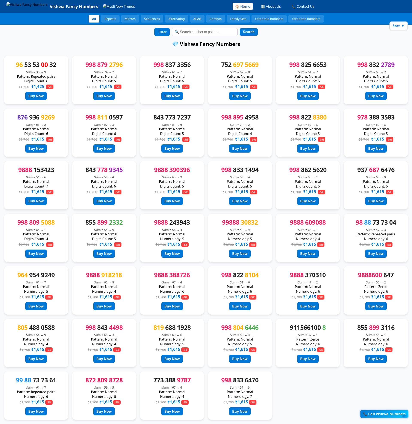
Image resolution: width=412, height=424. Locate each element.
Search (248, 32)
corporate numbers (269, 19)
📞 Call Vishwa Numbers (384, 414)
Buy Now (36, 96)
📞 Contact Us (302, 6)
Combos (216, 19)
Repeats (110, 19)
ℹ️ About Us (271, 6)
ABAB (197, 19)
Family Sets (238, 19)
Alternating (176, 19)
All (94, 19)
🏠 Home (242, 6)
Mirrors (130, 19)
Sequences (152, 19)
